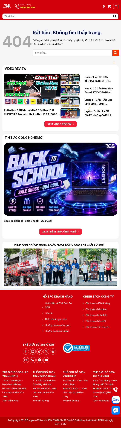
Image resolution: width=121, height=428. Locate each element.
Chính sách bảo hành (96, 309)
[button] (109, 6)
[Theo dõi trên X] (46, 351)
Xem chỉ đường (10, 400)
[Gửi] (115, 16)
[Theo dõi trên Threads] (53, 351)
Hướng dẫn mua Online (57, 330)
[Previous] (10, 180)
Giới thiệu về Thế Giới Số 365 (58, 305)
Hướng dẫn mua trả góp (57, 325)
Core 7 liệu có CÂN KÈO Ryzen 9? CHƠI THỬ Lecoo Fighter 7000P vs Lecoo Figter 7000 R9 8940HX (98, 79)
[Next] (111, 180)
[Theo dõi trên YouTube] (46, 360)
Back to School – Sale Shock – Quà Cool (28, 220)
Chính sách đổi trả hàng (97, 303)
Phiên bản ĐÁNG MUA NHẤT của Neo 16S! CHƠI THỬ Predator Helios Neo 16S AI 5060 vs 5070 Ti (30, 112)
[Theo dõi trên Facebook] (26, 351)
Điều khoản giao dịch (56, 319)
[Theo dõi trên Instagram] (33, 351)
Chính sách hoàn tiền (96, 315)
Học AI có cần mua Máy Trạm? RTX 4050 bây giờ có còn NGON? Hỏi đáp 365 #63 (98, 91)
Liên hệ (49, 313)
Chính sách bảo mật (95, 321)
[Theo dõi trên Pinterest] (39, 360)
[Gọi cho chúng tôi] (33, 360)
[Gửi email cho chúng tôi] (26, 360)
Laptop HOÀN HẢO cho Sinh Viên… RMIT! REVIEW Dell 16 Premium (98, 102)
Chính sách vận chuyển (97, 327)
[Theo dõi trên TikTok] (39, 351)
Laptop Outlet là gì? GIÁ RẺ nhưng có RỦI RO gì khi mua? (98, 113)
